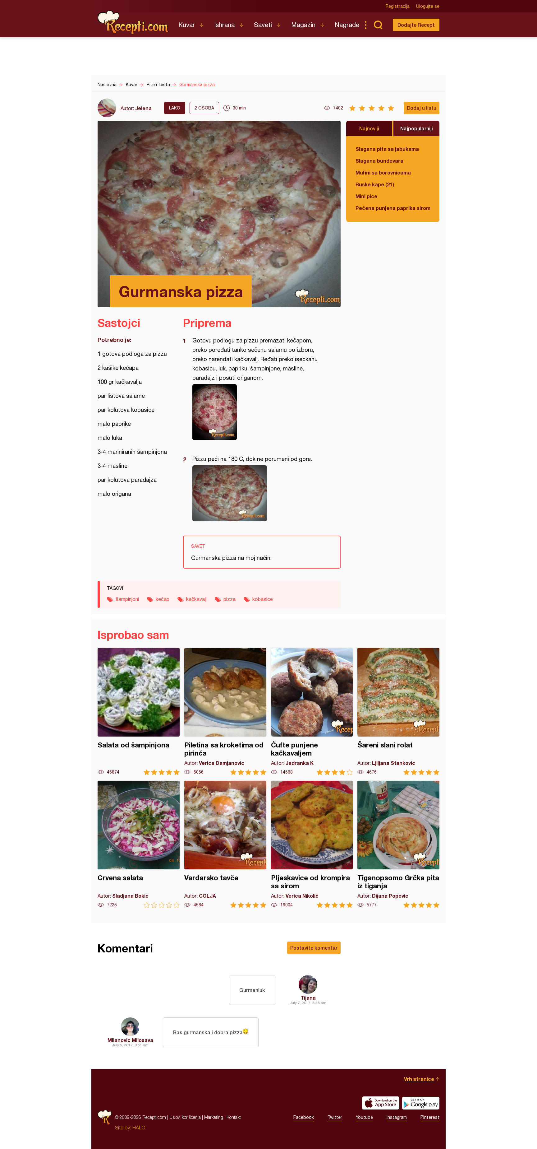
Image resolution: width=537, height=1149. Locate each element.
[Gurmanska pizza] (258, 412)
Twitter (335, 1117)
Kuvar (186, 24)
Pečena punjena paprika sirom (393, 208)
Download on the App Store (380, 1102)
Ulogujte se (427, 6)
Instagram (397, 1117)
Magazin (303, 24)
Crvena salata (139, 844)
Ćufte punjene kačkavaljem (312, 711)
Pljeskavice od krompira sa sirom (312, 844)
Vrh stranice (419, 1079)
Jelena (143, 108)
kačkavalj (196, 599)
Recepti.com (133, 22)
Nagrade (347, 24)
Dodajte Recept (416, 25)
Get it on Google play (420, 1102)
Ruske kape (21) (375, 184)
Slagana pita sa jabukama (387, 149)
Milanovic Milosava (130, 1040)
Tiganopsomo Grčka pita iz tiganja (398, 844)
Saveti (263, 24)
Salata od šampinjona (139, 711)
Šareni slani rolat (398, 711)
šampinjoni (127, 599)
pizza (229, 599)
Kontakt (234, 1117)
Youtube (364, 1117)
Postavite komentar (313, 948)
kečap (162, 599)
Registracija (398, 6)
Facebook (303, 1117)
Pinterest (429, 1117)
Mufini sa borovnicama (383, 172)
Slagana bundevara (379, 161)
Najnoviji (369, 128)
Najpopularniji (416, 128)
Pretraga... (378, 25)
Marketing (213, 1117)
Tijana (308, 998)
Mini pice (366, 196)
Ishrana (224, 24)
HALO (138, 1127)
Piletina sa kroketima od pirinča (225, 711)
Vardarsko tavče (225, 844)
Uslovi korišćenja (185, 1117)
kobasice (262, 599)
